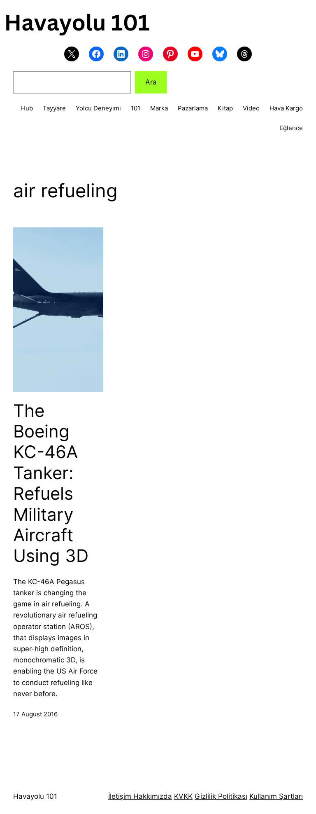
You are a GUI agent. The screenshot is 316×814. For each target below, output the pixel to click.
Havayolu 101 (35, 796)
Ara (151, 82)
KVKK (183, 796)
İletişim (119, 796)
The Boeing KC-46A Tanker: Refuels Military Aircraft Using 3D (50, 483)
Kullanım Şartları (276, 796)
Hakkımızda (151, 796)
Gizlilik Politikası (221, 796)
